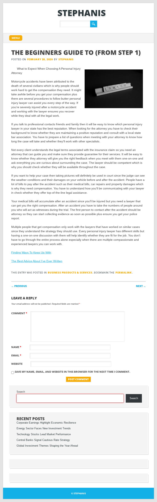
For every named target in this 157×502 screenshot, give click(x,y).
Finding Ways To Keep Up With (31, 252)
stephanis (81, 13)
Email (16, 355)
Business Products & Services (70, 272)
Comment (19, 313)
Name (16, 347)
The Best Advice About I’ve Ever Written (36, 261)
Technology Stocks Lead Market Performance (44, 434)
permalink (123, 272)
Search (21, 391)
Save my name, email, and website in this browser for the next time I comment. (72, 371)
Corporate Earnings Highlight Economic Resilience (46, 422)
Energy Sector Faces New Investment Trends (44, 428)
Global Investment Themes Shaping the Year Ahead (47, 445)
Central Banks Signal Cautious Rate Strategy (43, 440)
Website (16, 364)
